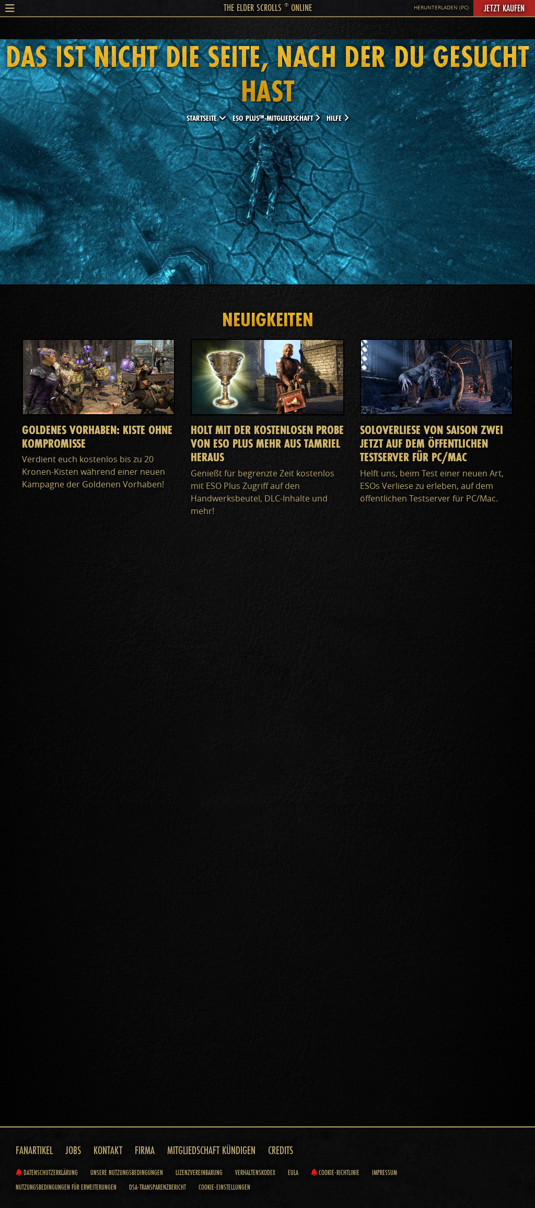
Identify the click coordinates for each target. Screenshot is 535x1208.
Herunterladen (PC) (441, 7)
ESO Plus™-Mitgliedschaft (273, 117)
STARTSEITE (203, 117)
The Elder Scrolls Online (268, 7)
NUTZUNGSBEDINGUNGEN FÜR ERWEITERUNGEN (66, 1187)
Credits (280, 1150)
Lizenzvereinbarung (199, 1172)
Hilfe (335, 117)
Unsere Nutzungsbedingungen (126, 1172)
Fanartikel (34, 1150)
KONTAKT (108, 1150)
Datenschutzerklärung (50, 1172)
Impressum (384, 1172)
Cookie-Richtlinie (338, 1172)
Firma (145, 1150)
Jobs (73, 1150)
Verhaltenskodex (255, 1172)
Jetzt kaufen (504, 8)
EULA (293, 1172)
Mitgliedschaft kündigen (211, 1150)
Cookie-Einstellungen (224, 1187)
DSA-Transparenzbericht (157, 1187)
